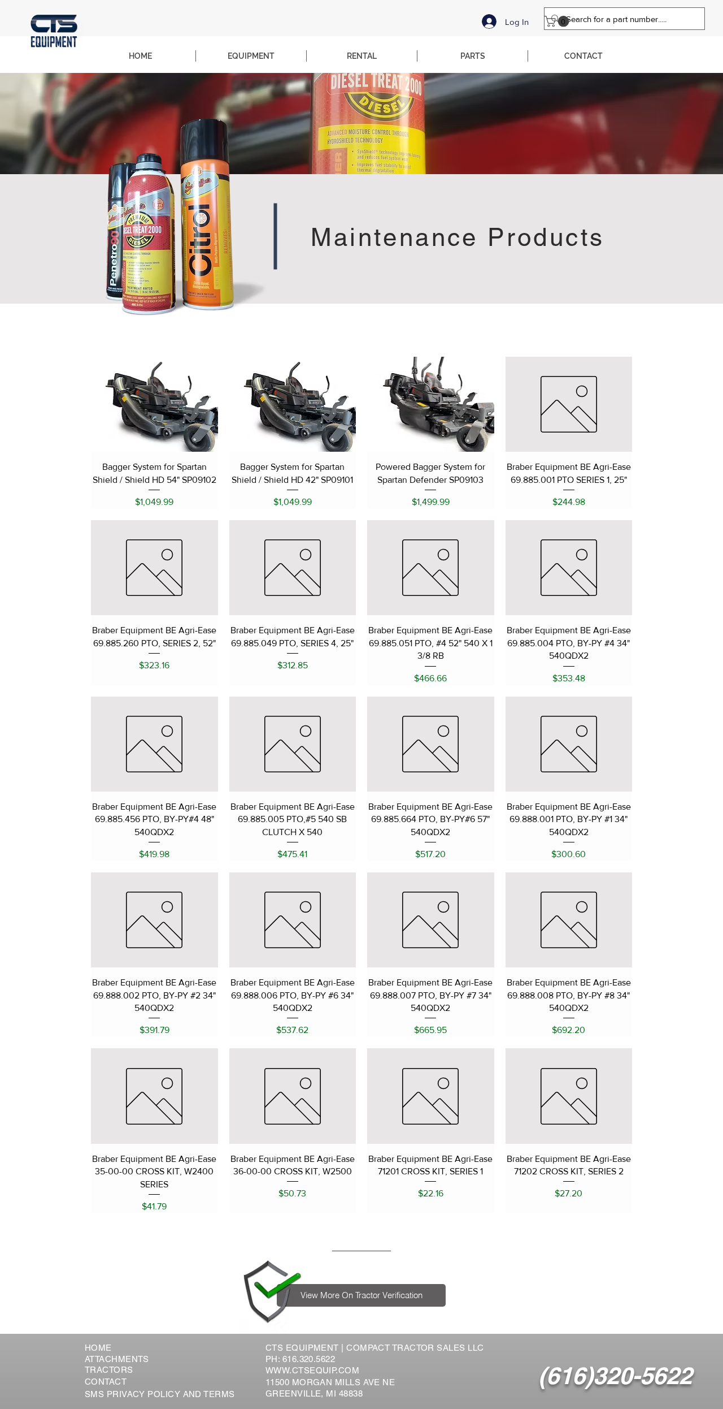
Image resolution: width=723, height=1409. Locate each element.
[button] (558, 21)
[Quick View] (154, 404)
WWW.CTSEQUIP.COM (312, 1370)
